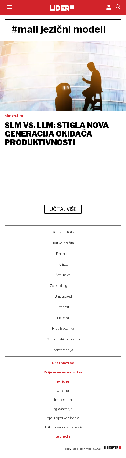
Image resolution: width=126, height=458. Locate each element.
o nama (63, 390)
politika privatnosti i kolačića (63, 427)
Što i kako (63, 275)
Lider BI (63, 318)
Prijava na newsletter (63, 372)
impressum (63, 400)
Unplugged (63, 296)
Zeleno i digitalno (63, 286)
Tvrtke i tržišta (63, 243)
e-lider (63, 381)
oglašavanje (63, 409)
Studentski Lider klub (63, 339)
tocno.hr (63, 436)
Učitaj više (63, 209)
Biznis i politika (63, 232)
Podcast (63, 307)
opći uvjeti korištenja (63, 418)
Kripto (63, 264)
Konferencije (63, 350)
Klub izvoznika (63, 328)
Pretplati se (63, 363)
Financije (63, 253)
